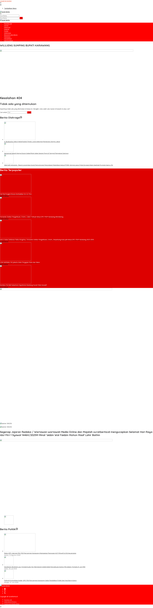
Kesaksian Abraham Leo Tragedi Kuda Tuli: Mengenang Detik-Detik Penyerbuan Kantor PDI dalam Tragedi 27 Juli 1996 (44, 567)
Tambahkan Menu (10, 8)
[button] (21, 18)
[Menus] (0, 3)
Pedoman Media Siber (11, 604)
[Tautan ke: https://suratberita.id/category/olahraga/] (21, 117)
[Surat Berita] (5, 12)
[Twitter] (5, 591)
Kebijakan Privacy (10, 602)
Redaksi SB (8, 600)
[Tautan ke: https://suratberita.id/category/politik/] (17, 529)
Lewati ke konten (6, 1)
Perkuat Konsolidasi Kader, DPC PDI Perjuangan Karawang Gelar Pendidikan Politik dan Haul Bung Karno (40, 580)
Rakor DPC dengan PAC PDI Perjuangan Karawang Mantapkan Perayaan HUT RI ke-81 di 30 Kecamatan (40, 553)
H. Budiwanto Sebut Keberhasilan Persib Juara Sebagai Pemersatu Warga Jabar (32, 142)
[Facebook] (5, 589)
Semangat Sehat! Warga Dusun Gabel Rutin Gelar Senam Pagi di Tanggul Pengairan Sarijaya (36, 153)
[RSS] (5, 593)
